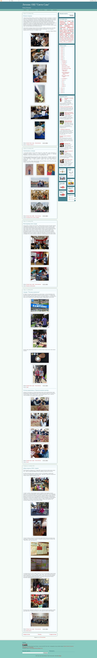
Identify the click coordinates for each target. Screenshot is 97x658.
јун (62, 81)
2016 (62, 89)
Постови (71, 197)
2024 (62, 50)
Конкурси (70, 40)
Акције (27, 387)
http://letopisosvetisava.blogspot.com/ (36, 648)
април (63, 84)
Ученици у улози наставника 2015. (66, 106)
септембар (64, 78)
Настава (72, 37)
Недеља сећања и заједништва (66, 41)
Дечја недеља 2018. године (31, 468)
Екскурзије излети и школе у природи (32, 217)
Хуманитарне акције (64, 40)
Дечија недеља (28, 630)
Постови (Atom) (42, 637)
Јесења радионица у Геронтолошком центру (36, 390)
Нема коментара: (38, 284)
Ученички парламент (70, 39)
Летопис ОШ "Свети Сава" (35, 4)
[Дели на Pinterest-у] (47, 143)
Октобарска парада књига (65, 129)
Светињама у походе (29, 151)
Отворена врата (71, 38)
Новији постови (26, 634)
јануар (63, 86)
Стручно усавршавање (65, 33)
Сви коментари (72, 199)
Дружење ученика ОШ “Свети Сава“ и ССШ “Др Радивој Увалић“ (69, 113)
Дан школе (64, 36)
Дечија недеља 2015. (68, 159)
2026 (62, 47)
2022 (62, 53)
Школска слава (63, 34)
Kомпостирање (27, 16)
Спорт (69, 21)
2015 (62, 91)
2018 (62, 59)
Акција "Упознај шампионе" (31, 292)
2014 (62, 92)
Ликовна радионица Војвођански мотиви (68, 121)
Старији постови (52, 634)
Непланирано (62, 42)
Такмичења (70, 24)
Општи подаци (63, 38)
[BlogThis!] (44, 143)
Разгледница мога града (30, 224)
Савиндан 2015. (67, 143)
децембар (64, 60)
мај (62, 83)
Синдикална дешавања (68, 42)
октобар (63, 63)
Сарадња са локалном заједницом (67, 26)
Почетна (39, 634)
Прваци (67, 37)
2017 (62, 88)
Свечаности (63, 39)
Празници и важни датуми (30, 285)
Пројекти (72, 31)
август (63, 80)
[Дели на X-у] (45, 143)
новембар (64, 62)
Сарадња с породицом (69, 35)
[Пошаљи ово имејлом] (43, 143)
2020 (62, 56)
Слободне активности (30, 144)
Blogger (60, 655)
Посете (62, 21)
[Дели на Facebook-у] (46, 143)
